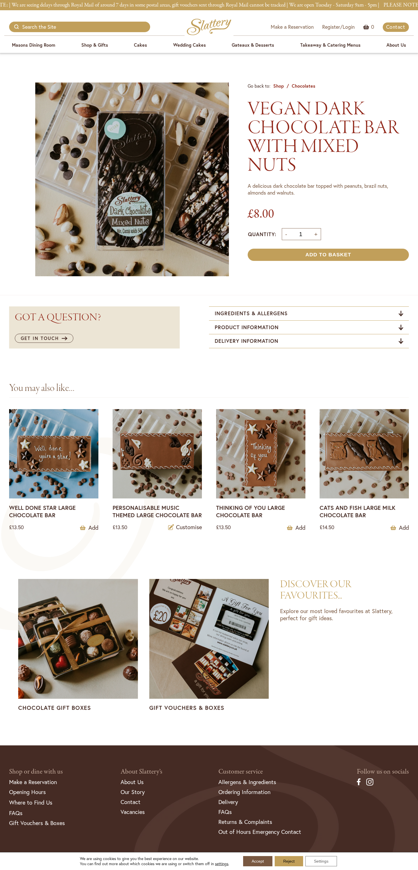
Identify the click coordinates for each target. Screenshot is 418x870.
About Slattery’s (141, 771)
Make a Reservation (292, 27)
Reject (289, 861)
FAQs (15, 813)
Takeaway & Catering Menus (330, 45)
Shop (278, 86)
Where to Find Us (30, 802)
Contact (395, 27)
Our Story (133, 791)
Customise (189, 527)
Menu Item (372, 27)
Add (93, 528)
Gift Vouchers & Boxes (37, 822)
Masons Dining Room (33, 45)
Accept (258, 861)
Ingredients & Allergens (251, 313)
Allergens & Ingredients (247, 782)
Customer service (240, 771)
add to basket (328, 254)
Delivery (228, 801)
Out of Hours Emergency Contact (259, 831)
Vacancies (133, 811)
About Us (396, 45)
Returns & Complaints (245, 821)
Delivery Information (246, 340)
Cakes (140, 45)
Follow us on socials (383, 771)
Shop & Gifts (94, 45)
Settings (321, 861)
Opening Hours (27, 791)
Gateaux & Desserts (253, 45)
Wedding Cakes (189, 45)
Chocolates (303, 86)
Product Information (247, 327)
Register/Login (338, 27)
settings (221, 863)
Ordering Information (244, 791)
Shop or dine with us (36, 771)
